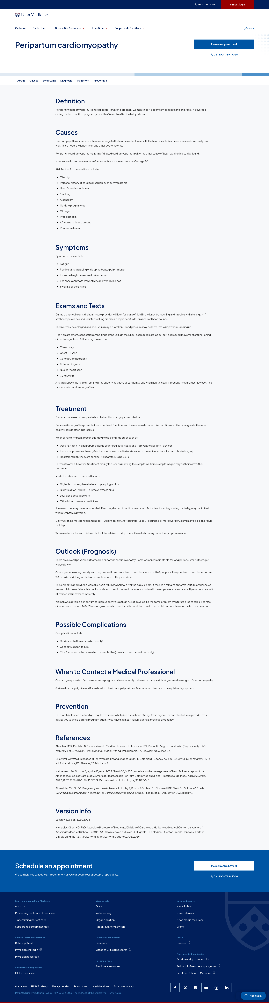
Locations (98, 28)
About (21, 80)
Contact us (21, 986)
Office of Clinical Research (111, 949)
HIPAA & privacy (39, 986)
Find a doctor (40, 28)
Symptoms (49, 80)
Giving (100, 906)
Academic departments (191, 959)
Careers (181, 943)
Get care (20, 28)
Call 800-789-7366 (226, 54)
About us (20, 906)
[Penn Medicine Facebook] (175, 987)
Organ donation (105, 919)
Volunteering (103, 913)
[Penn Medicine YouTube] (206, 987)
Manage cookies (60, 986)
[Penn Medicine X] (185, 987)
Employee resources (108, 966)
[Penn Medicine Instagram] (195, 987)
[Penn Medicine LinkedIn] (226, 987)
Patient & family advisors (110, 926)
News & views (185, 906)
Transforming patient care (30, 919)
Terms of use (80, 986)
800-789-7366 (206, 4)
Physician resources (27, 956)
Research (101, 943)
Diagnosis (66, 80)
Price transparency (124, 986)
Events (181, 926)
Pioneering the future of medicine (35, 913)
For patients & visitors (128, 28)
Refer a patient (24, 943)
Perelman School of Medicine (194, 973)
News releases (185, 913)
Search (249, 28)
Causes (33, 80)
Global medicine (25, 973)
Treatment (82, 80)
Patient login (237, 4)
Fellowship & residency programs (196, 966)
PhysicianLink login (26, 949)
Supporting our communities (32, 926)
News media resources (190, 919)
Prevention (100, 80)
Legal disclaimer (100, 986)
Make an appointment (224, 44)
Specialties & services (68, 28)
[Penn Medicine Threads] (216, 987)
